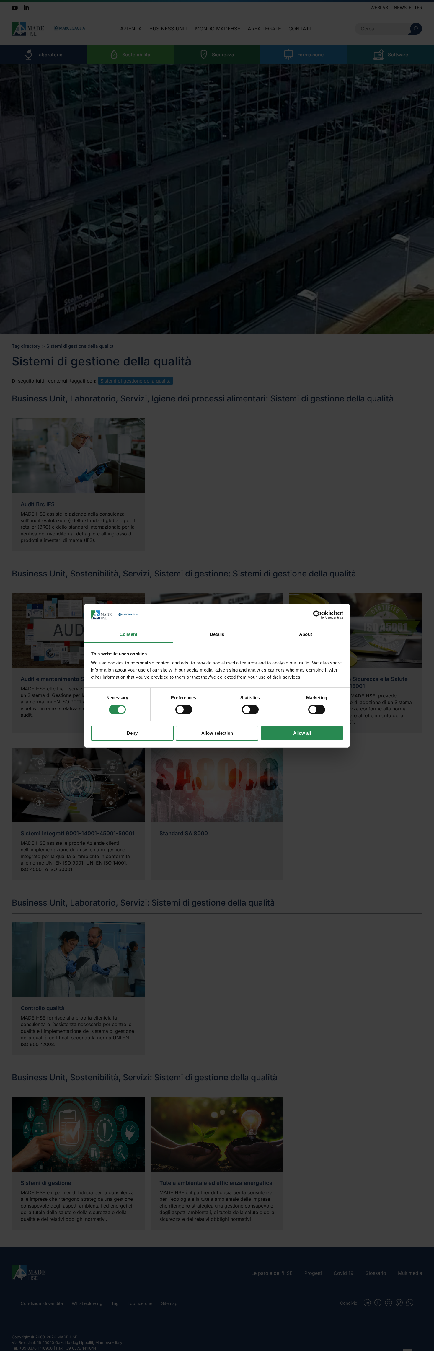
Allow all (302, 733)
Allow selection (217, 733)
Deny (132, 733)
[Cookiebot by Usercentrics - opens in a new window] (317, 614)
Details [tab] (217, 634)
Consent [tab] (128, 634)
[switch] (183, 709)
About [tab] (305, 634)
